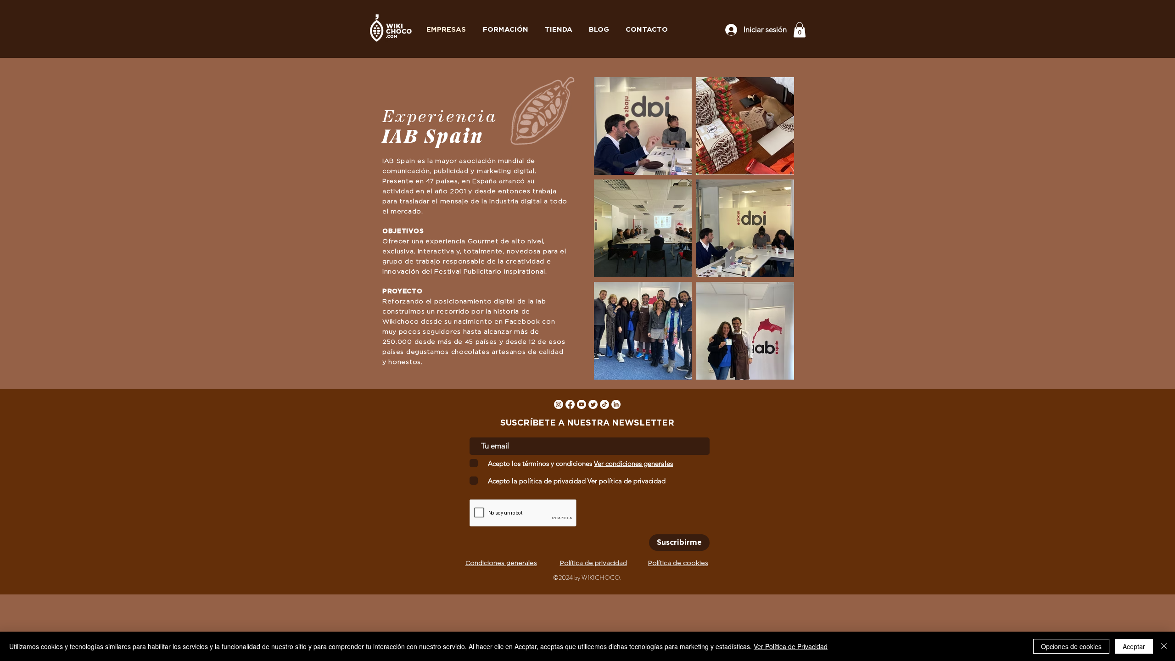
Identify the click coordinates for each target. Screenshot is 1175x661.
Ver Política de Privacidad (791, 646)
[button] (799, 29)
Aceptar (1134, 646)
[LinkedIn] (616, 404)
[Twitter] (593, 404)
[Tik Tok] (604, 404)
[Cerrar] (1163, 646)
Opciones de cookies (1071, 646)
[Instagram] (558, 404)
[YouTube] (581, 404)
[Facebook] (570, 404)
